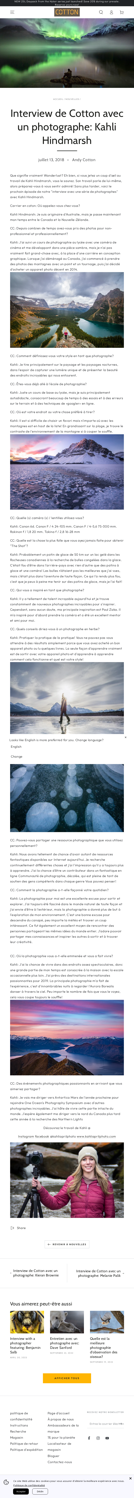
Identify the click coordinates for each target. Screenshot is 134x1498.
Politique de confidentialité (29, 1485)
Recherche (18, 1431)
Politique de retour (24, 1444)
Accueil (58, 99)
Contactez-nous (60, 1462)
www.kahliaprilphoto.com (96, 1136)
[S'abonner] (121, 1423)
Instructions (19, 1425)
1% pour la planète (61, 1437)
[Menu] (12, 12)
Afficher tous (66, 1378)
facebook (42, 1136)
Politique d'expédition (26, 1450)
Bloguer (54, 1456)
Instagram (26, 1136)
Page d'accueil (59, 1413)
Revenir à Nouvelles (69, 1244)
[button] (101, 12)
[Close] (130, 1478)
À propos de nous (61, 1419)
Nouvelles (72, 99)
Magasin (16, 1437)
